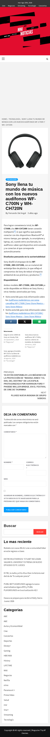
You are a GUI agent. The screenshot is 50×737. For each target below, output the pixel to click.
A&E (5, 616)
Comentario (10, 432)
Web (6, 479)
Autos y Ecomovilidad (13, 626)
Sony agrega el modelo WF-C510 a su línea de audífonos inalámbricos (12, 353)
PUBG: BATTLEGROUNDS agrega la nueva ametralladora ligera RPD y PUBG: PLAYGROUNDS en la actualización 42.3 (21, 587)
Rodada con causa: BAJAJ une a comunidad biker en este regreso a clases (25, 550)
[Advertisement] (25, 88)
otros (6, 685)
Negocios (11, 5)
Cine (3, 5)
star (5, 705)
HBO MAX (8, 655)
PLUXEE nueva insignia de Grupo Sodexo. (28, 395)
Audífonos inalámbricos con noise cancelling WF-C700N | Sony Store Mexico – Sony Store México (25, 303)
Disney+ (7, 645)
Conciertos (43, 5)
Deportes (8, 641)
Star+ (6, 710)
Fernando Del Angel (17, 213)
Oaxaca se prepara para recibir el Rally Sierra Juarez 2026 (23, 600)
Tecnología (32, 5)
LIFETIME (8, 665)
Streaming (21, 5)
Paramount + (9, 690)
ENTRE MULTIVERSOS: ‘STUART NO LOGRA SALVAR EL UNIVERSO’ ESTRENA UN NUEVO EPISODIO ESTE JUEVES (23, 562)
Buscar (10, 526)
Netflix (7, 680)
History (7, 660)
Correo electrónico (32, 465)
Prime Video (9, 695)
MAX (6, 670)
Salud (6, 700)
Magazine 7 (36, 730)
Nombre (8, 462)
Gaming (7, 650)
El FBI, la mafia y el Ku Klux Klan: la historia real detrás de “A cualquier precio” (24, 575)
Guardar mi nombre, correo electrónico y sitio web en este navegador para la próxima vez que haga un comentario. (24, 498)
